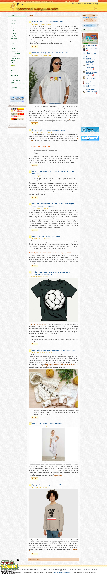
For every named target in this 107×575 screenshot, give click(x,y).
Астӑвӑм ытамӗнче (91, 45)
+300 (92, 17)
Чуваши (14, 28)
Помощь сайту (16, 85)
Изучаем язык (16, 53)
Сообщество (14, 75)
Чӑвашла (66, 1)
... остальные (93, 95)
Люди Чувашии (15, 36)
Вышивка (14, 41)
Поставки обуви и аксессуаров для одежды (49, 130)
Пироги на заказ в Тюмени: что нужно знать (91, 53)
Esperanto (76, 1)
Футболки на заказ (38, 324)
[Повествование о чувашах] (14, 109)
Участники (15, 78)
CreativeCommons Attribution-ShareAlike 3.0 (63, 572)
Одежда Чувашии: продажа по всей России (49, 485)
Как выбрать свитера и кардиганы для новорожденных (53, 350)
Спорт (12, 70)
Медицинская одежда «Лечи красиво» (47, 423)
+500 (95, 17)
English (71, 1)
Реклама (14, 87)
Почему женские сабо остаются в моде (47, 22)
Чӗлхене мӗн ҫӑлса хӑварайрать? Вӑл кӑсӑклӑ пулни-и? (91, 78)
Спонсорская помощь (90, 15)
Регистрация (21, 1)
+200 (88, 17)
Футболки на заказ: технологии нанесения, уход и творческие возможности (51, 273)
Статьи (13, 23)
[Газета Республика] (14, 119)
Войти (14, 1)
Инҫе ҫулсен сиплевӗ (91, 48)
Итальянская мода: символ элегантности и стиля (51, 53)
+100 (84, 17)
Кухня (13, 43)
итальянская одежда (66, 119)
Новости (13, 21)
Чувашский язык (16, 51)
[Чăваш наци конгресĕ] (20, 114)
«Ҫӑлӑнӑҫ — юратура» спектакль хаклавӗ (91, 92)
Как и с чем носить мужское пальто (46, 236)
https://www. (58, 475)
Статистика (23, 567)
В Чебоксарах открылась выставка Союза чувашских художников (91, 67)
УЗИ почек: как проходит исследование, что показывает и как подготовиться (90, 59)
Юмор (12, 73)
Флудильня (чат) (90, 25)
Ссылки (13, 90)
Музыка (14, 63)
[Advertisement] (90, 112)
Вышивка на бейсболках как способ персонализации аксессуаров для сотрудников (53, 205)
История (13, 48)
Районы (14, 31)
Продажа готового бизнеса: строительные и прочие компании (90, 87)
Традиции (14, 38)
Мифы (13, 46)
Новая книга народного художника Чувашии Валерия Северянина (91, 73)
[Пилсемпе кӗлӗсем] (14, 114)
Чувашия (13, 26)
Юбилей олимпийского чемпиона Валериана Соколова (89, 42)
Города (14, 33)
